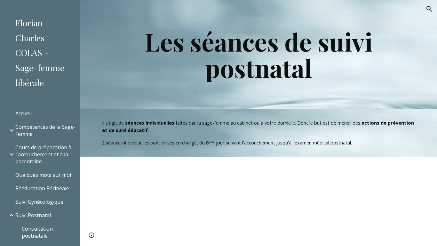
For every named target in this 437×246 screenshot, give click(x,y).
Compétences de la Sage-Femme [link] (45, 130)
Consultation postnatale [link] (37, 232)
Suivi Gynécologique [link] (39, 201)
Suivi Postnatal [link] (33, 215)
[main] (258, 54)
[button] (429, 9)
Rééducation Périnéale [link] (42, 188)
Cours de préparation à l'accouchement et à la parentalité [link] (43, 154)
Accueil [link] (23, 113)
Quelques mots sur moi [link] (43, 174)
